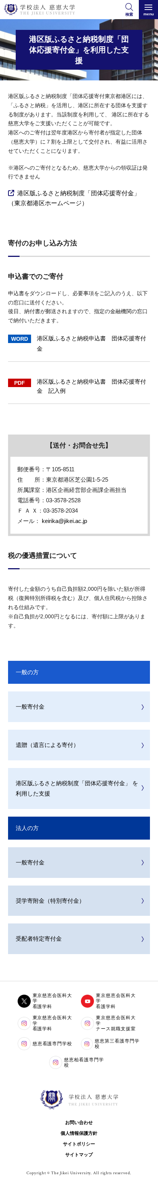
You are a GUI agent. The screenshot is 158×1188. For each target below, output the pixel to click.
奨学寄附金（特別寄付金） (50, 900)
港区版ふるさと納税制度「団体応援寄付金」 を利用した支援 (77, 788)
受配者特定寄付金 (39, 938)
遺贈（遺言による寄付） (47, 745)
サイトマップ (79, 1154)
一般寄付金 (30, 706)
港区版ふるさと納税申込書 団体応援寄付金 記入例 (91, 386)
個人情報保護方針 (79, 1133)
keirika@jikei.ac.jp (64, 521)
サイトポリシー (79, 1144)
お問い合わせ (79, 1122)
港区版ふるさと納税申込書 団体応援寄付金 (91, 343)
